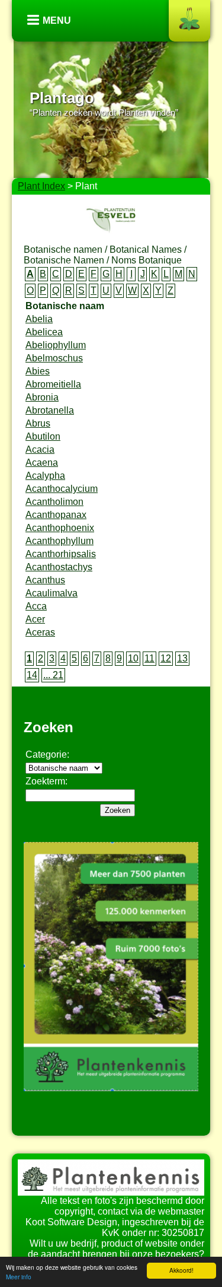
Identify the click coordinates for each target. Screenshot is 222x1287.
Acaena (41, 462)
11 (149, 658)
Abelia (39, 319)
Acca (36, 606)
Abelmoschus (54, 358)
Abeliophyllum (55, 345)
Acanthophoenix (59, 528)
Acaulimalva (51, 593)
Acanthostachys (58, 567)
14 (32, 675)
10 (133, 658)
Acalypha (45, 476)
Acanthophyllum (59, 541)
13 (182, 658)
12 (165, 658)
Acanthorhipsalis (60, 554)
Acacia (39, 449)
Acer (35, 619)
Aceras (40, 632)
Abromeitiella (53, 384)
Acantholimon (54, 502)
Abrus (37, 423)
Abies (37, 371)
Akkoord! (181, 1270)
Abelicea (44, 332)
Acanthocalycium (61, 489)
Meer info (18, 1276)
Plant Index (41, 186)
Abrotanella (49, 410)
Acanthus (45, 580)
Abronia (42, 397)
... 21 (53, 675)
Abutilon (42, 436)
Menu (57, 20)
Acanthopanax (55, 515)
